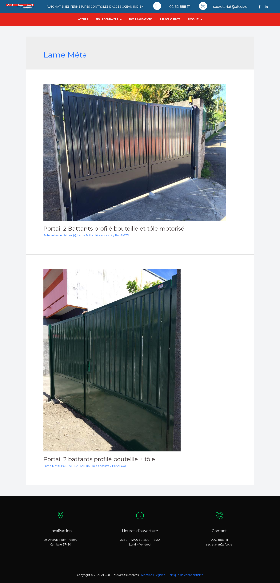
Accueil (83, 19)
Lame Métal (85, 235)
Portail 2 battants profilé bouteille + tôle (99, 459)
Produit (193, 19)
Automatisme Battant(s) (59, 235)
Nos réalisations (140, 19)
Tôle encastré (104, 235)
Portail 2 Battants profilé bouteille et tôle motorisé (113, 228)
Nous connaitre (107, 19)
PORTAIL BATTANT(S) (75, 466)
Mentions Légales (153, 575)
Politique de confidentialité (185, 575)
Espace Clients (170, 19)
